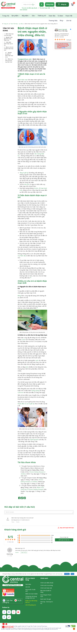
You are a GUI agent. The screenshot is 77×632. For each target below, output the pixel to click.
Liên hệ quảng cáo (30, 605)
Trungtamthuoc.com (25, 59)
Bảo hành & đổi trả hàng (45, 591)
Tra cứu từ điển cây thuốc (29, 8)
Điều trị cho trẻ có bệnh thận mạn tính (8, 48)
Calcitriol (20, 392)
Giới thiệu (28, 584)
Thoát (72, 574)
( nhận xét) (10, 542)
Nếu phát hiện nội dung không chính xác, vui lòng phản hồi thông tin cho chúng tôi (63, 45)
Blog (61, 20)
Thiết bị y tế (42, 16)
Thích (13, 522)
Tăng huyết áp (24, 173)
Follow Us (5, 607)
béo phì (26, 184)
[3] (37, 307)
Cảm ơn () (24, 552)
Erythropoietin (34, 439)
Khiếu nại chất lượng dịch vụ (31, 601)
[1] (20, 108)
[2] (30, 277)
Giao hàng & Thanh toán (45, 595)
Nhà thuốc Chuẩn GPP (30, 590)
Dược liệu (52, 16)
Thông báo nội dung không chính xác (31, 597)
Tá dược (60, 16)
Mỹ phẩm (25, 16)
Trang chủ (5, 16)
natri (37, 360)
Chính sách (44, 578)
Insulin (36, 188)
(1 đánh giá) (68, 40)
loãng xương (35, 390)
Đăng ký (63, 4)
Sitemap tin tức (46, 602)
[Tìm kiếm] (32, 4)
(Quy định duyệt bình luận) (67, 527)
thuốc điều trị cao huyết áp (26, 404)
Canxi (23, 339)
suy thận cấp (22, 256)
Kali (27, 367)
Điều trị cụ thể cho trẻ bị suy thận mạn (9, 60)
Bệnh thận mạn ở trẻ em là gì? (9, 34)
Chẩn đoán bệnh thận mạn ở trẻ (8, 43)
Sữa (33, 16)
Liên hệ (68, 21)
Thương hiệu (53, 21)
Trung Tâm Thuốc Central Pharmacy (37, 626)
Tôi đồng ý (67, 574)
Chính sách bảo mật (57, 574)
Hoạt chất (68, 16)
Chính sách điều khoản (46, 583)
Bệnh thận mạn (22, 80)
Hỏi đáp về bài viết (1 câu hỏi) (19, 506)
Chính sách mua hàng (46, 585)
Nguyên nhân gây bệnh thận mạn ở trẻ (8, 39)
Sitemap (42, 602)
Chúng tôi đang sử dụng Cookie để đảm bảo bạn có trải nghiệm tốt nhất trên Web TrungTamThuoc (32, 574)
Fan (9, 600)
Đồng (19, 296)
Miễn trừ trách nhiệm (31, 594)
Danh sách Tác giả (45, 599)
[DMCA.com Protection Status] (73, 626)
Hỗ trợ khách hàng (30, 579)
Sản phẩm (14, 16)
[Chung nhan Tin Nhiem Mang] (67, 626)
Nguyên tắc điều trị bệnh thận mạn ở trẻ (9, 55)
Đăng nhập (49, 4)
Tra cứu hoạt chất (45, 8)
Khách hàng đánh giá (15, 529)
